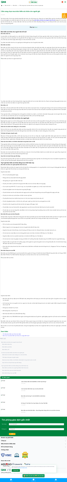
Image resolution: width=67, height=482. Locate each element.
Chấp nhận (16, 470)
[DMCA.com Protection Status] (25, 455)
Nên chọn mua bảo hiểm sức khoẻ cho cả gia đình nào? (16, 335)
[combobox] (36, 424)
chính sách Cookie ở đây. (22, 467)
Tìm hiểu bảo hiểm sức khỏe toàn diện (12, 334)
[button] (65, 2)
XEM (12, 434)
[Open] (62, 424)
